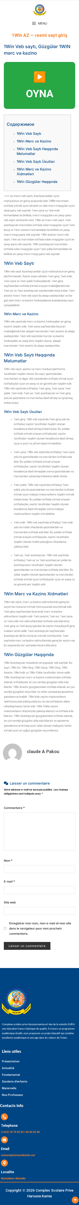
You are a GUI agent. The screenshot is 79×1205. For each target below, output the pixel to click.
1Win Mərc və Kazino (34, 141)
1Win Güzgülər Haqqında (37, 182)
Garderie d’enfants (14, 1081)
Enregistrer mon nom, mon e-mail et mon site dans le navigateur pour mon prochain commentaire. (40, 928)
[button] (39, 23)
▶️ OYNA (39, 85)
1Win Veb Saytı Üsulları (36, 162)
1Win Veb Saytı (29, 134)
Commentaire (14, 808)
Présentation (11, 1061)
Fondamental (11, 1075)
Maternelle (9, 1088)
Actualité (8, 1068)
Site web (10, 902)
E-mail (9, 881)
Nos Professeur (12, 1095)
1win (7, 195)
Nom (8, 860)
